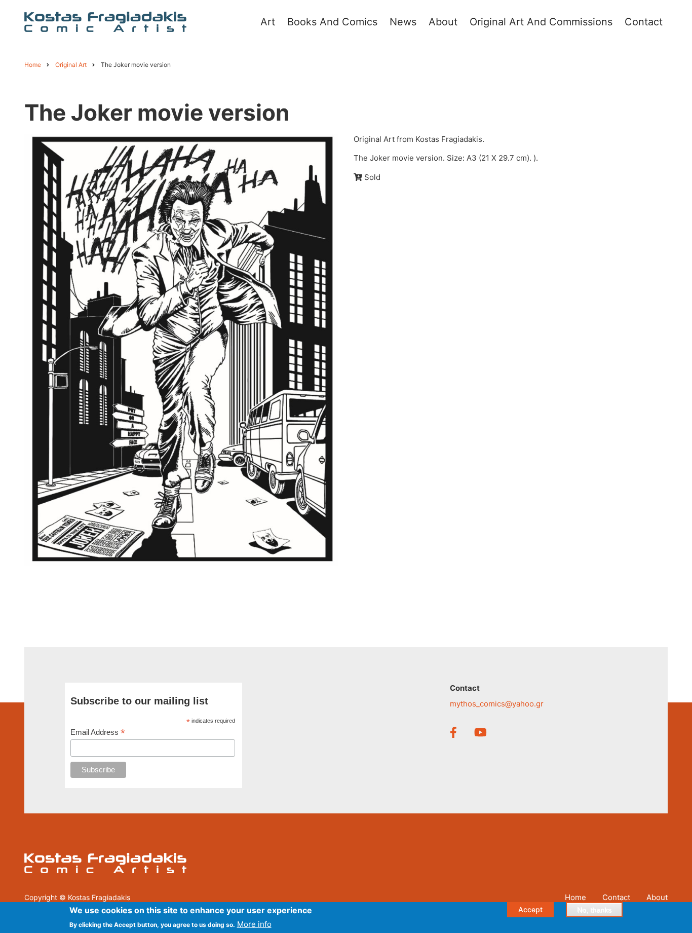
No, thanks (594, 910)
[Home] (105, 21)
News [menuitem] (403, 22)
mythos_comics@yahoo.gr (497, 703)
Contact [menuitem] (644, 22)
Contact (616, 897)
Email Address (97, 732)
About (657, 897)
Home (575, 897)
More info (254, 923)
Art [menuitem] (267, 22)
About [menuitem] (443, 22)
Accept (530, 909)
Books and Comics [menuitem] (332, 22)
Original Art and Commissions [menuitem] (541, 22)
